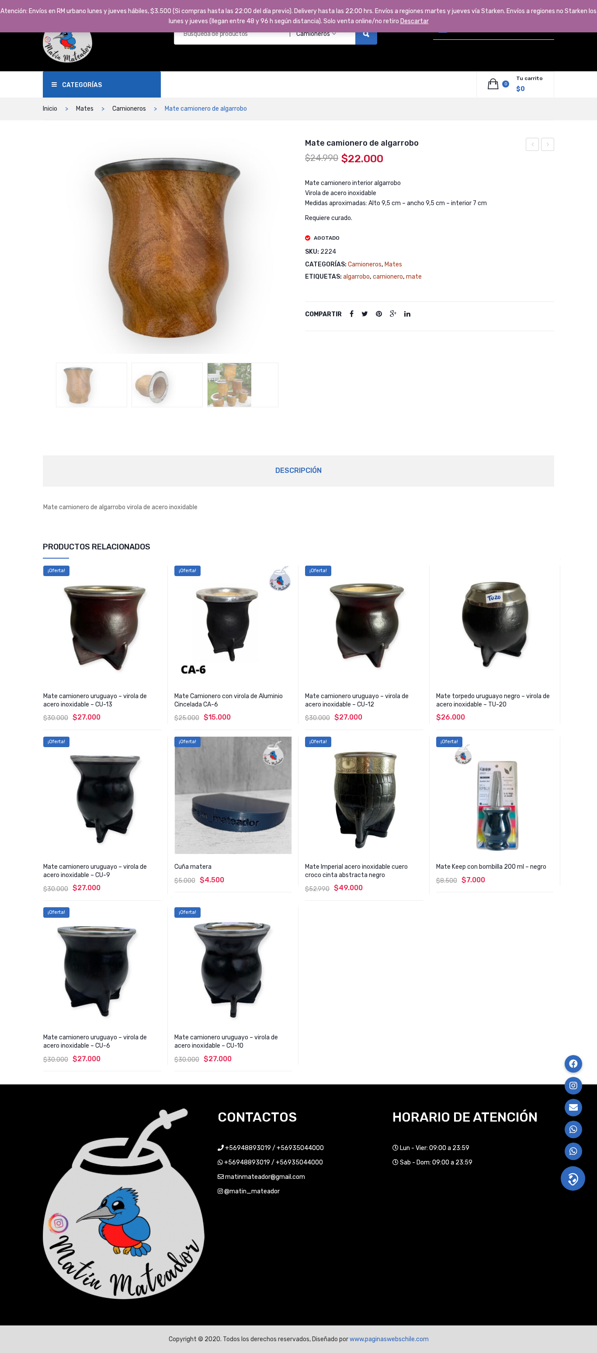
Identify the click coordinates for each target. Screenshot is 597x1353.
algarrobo (356, 276)
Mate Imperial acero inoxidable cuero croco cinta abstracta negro (356, 871)
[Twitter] (364, 314)
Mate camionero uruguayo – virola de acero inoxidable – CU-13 (95, 700)
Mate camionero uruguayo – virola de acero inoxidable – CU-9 (95, 871)
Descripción (298, 470)
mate (414, 276)
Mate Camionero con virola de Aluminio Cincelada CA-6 (228, 700)
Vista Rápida (156, 573)
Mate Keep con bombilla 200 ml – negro (491, 867)
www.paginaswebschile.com (389, 1339)
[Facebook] (352, 314)
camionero (388, 276)
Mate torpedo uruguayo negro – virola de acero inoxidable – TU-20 (493, 700)
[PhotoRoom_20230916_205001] (167, 385)
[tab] (298, 470)
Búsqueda (366, 34)
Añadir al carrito (233, 898)
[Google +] (393, 314)
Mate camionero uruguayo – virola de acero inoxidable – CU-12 (357, 700)
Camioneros (129, 108)
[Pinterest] (379, 314)
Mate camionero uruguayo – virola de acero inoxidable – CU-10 (226, 1041)
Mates (85, 108)
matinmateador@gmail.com (265, 1177)
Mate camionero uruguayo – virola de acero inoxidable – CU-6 (547, 145)
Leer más (364, 907)
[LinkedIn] (407, 314)
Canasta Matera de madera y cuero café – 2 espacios (532, 145)
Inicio (50, 108)
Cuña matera (193, 867)
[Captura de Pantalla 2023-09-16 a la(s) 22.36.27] (242, 385)
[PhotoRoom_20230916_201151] (91, 385)
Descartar (414, 21)
